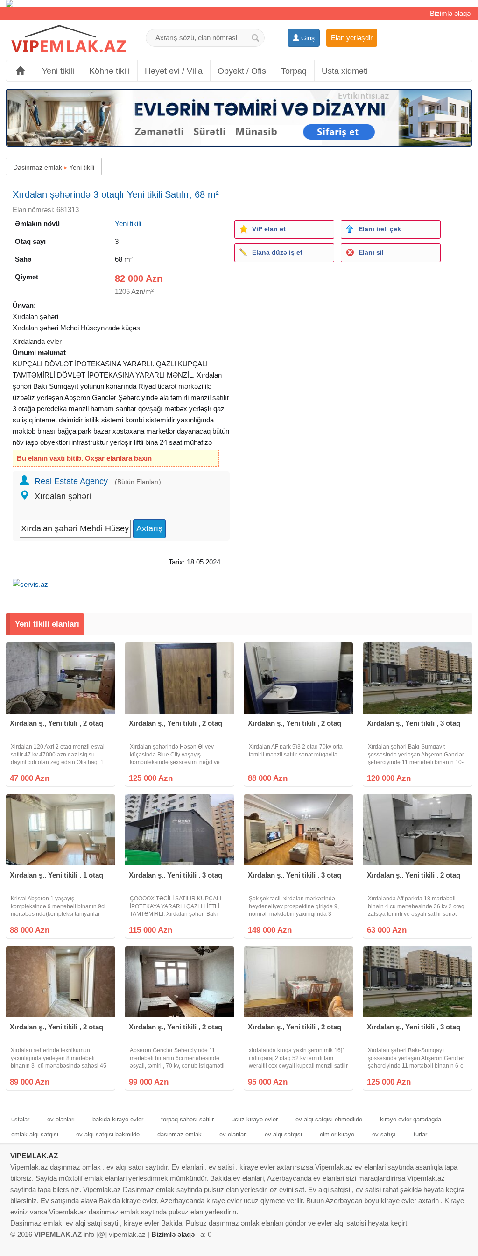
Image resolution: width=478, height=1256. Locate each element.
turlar (420, 1134)
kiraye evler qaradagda (410, 1119)
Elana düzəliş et (277, 252)
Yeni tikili (58, 71)
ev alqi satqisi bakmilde (108, 1134)
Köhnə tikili (109, 71)
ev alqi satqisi (283, 1134)
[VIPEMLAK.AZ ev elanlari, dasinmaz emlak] (68, 39)
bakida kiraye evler (117, 1119)
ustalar (20, 1119)
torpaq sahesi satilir (187, 1119)
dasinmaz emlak (179, 1134)
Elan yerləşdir (352, 38)
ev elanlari (61, 1119)
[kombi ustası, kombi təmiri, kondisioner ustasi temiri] (239, 3)
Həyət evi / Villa (174, 71)
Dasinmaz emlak (37, 167)
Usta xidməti (345, 71)
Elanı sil (371, 252)
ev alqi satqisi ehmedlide (328, 1119)
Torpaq (294, 71)
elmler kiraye (337, 1134)
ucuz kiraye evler (255, 1119)
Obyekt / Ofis (242, 71)
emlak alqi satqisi (34, 1134)
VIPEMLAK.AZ (34, 1156)
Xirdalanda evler (37, 341)
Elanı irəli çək (379, 229)
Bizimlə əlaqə (450, 13)
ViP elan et (269, 229)
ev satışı (384, 1134)
